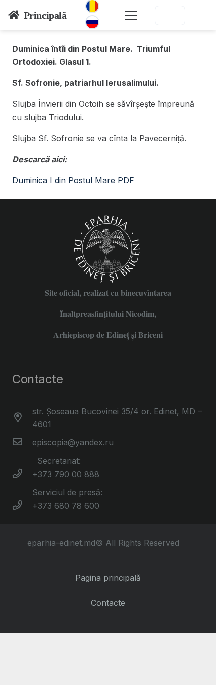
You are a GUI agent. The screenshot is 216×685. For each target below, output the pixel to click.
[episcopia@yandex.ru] (22, 442)
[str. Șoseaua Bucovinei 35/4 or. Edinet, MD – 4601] (22, 417)
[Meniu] (131, 15)
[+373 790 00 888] (22, 474)
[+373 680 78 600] (22, 505)
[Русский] (92, 22)
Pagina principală (108, 578)
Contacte (108, 603)
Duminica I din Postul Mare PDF (73, 180)
